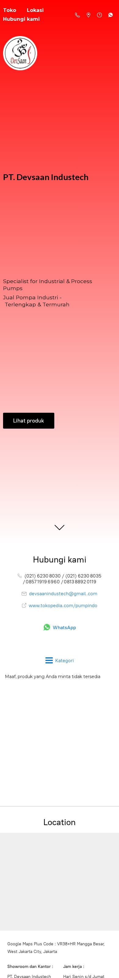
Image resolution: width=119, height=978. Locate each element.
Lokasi (35, 10)
